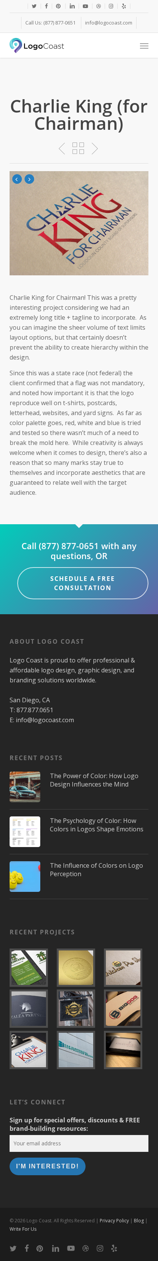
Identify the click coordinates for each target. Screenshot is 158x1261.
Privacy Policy (114, 1220)
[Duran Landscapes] (32, 968)
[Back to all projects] (78, 148)
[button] (144, 45)
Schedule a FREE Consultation (82, 583)
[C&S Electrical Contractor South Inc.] (79, 1050)
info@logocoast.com (45, 720)
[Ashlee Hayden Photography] (126, 1050)
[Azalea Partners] (32, 1009)
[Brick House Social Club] (79, 1009)
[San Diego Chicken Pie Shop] (126, 968)
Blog (139, 1220)
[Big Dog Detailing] (126, 1009)
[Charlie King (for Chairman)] (32, 1050)
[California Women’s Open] (79, 968)
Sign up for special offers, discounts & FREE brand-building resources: (75, 1124)
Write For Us (23, 1229)
